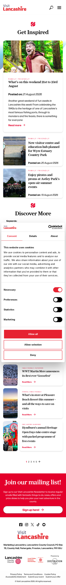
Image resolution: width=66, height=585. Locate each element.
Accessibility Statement (16, 576)
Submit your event (36, 576)
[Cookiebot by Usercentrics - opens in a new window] (48, 227)
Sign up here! (30, 510)
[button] (59, 8)
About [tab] (54, 236)
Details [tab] (33, 236)
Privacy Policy (16, 574)
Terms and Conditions (33, 574)
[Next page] (39, 462)
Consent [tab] (12, 236)
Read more (14, 125)
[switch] (57, 299)
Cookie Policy (50, 574)
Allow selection (33, 344)
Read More (27, 382)
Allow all (33, 334)
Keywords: (11, 220)
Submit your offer (53, 576)
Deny (33, 355)
